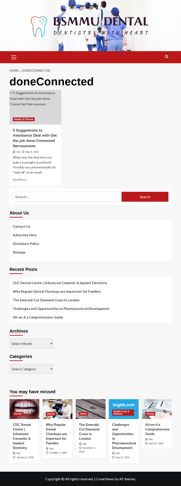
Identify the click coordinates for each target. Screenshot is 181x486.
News (83, 413)
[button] (13, 56)
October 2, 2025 (58, 452)
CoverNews (105, 479)
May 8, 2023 (32, 152)
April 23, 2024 (156, 443)
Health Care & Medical (121, 412)
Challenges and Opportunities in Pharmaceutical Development (61, 309)
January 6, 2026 (25, 457)
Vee (18, 152)
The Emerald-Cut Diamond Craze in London (46, 300)
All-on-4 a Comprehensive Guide (38, 317)
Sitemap (19, 252)
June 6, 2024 (123, 457)
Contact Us (21, 226)
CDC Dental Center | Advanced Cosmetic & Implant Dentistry (60, 283)
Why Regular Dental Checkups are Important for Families (57, 291)
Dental (18, 413)
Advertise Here (25, 235)
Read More (19, 179)
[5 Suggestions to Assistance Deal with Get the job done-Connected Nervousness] (35, 107)
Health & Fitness (23, 119)
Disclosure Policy (26, 244)
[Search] (167, 57)
